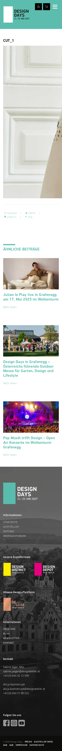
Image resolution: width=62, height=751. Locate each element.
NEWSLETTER (11, 638)
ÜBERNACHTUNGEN (14, 536)
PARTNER (8, 531)
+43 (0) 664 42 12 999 (16, 675)
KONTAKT (8, 643)
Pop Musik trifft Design (29, 442)
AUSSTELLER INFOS (43, 741)
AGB (11, 745)
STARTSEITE (10, 522)
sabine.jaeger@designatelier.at (21, 671)
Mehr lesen (10, 307)
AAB (5, 745)
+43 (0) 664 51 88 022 (16, 693)
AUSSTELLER (11, 527)
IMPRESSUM (22, 745)
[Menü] (55, 6)
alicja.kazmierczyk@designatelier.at (24, 689)
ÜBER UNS (9, 629)
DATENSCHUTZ (37, 745)
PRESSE (28, 741)
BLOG (6, 634)
